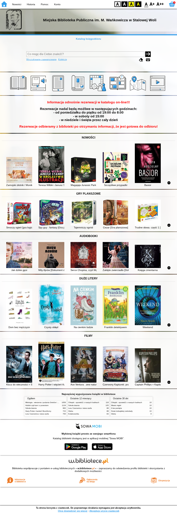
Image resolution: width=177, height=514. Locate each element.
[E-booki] (58, 91)
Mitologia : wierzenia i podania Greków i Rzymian (44, 402)
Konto (57, 4)
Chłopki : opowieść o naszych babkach (83, 402)
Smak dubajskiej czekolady (122, 411)
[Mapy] (138, 91)
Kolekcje (62, 59)
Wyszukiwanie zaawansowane (41, 59)
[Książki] (19, 91)
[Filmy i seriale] (158, 91)
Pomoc (44, 4)
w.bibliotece (86, 468)
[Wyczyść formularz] (141, 60)
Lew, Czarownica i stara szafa (37, 414)
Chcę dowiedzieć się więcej (72, 511)
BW (124, 3)
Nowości (16, 4)
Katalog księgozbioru (88, 38)
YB (131, 3)
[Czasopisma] (78, 91)
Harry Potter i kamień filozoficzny (38, 411)
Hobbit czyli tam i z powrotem (36, 405)
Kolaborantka (73, 414)
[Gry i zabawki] (98, 91)
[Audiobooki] (39, 91)
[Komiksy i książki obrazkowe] (118, 91)
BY (138, 3)
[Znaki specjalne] (148, 60)
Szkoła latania (31, 408)
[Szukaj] (148, 54)
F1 (152, 3)
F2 (160, 3)
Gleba (70, 411)
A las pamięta (116, 408)
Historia (31, 4)
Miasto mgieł (116, 405)
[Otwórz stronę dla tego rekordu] (20, 170)
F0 (146, 3)
